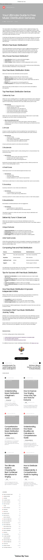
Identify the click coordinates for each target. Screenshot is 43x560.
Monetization (6, 513)
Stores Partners (7, 536)
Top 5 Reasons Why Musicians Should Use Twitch (15, 340)
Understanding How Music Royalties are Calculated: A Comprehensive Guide (30, 432)
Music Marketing (7, 524)
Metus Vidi (6, 511)
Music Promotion (7, 528)
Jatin (5, 21)
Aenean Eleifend (7, 496)
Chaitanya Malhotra (29, 440)
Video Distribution (7, 539)
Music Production (7, 526)
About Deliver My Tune (8, 494)
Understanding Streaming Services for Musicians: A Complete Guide (19, 337)
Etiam (5, 505)
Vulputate (6, 543)
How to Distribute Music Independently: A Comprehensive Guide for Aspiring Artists (31, 471)
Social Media (6, 534)
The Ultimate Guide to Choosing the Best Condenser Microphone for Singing (11, 471)
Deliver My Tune (34, 343)
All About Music (7, 500)
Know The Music (7, 507)
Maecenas (6, 509)
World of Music (7, 545)
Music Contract (7, 517)
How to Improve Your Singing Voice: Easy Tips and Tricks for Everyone (30, 395)
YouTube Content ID (8, 547)
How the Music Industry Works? (11, 338)
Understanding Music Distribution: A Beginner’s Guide (12, 394)
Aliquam (5, 498)
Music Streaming (7, 530)
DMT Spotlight (7, 503)
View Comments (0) (21, 358)
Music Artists (6, 515)
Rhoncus (5, 532)
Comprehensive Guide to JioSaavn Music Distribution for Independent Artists (12, 431)
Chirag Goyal (8, 400)
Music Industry (7, 522)
